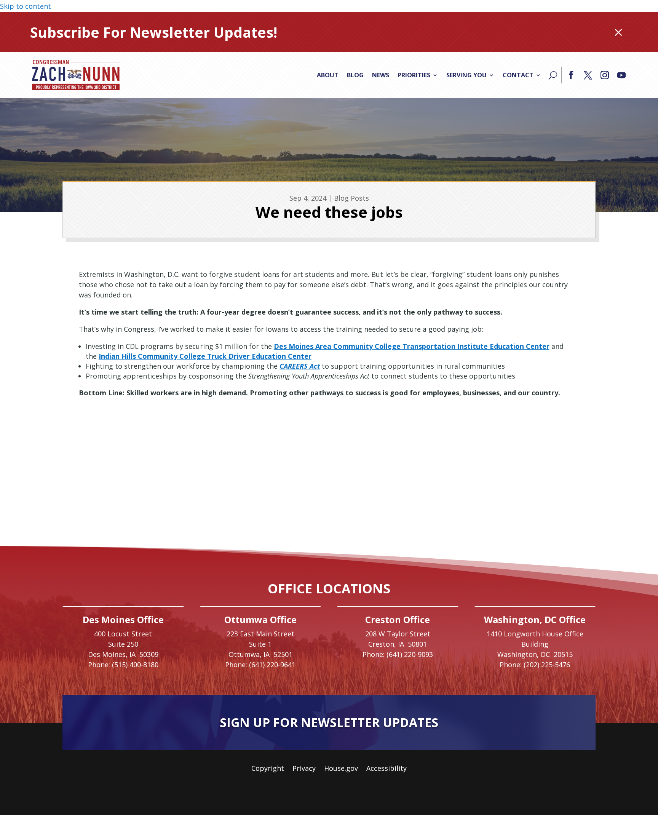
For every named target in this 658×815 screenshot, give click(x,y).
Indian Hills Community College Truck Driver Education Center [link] (205, 356)
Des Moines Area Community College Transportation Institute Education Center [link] (411, 346)
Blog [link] (355, 75)
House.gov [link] (341, 769)
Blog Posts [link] (351, 198)
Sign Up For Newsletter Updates (329, 722)
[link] (76, 75)
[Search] (553, 75)
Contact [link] (518, 75)
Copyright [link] (267, 769)
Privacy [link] (304, 769)
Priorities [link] (414, 75)
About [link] (328, 75)
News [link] (380, 75)
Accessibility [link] (386, 769)
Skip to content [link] (25, 6)
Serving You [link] (466, 75)
